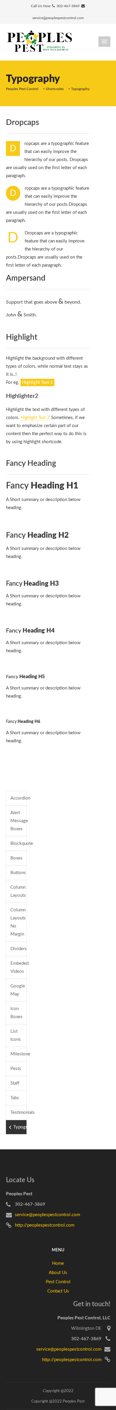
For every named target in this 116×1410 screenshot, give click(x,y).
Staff (14, 1083)
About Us (58, 1272)
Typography (20, 1127)
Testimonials (18, 1112)
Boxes (16, 858)
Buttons (18, 873)
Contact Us (58, 1291)
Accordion (18, 798)
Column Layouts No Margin (18, 922)
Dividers (18, 949)
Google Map (17, 990)
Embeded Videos (18, 967)
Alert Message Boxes (18, 821)
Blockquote (18, 843)
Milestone (18, 1054)
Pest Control (58, 1282)
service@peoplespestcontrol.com (58, 18)
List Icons (15, 1035)
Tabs (14, 1098)
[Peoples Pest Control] (39, 42)
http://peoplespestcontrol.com (44, 1225)
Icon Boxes (16, 1013)
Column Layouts (18, 891)
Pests (15, 1068)
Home (58, 1263)
